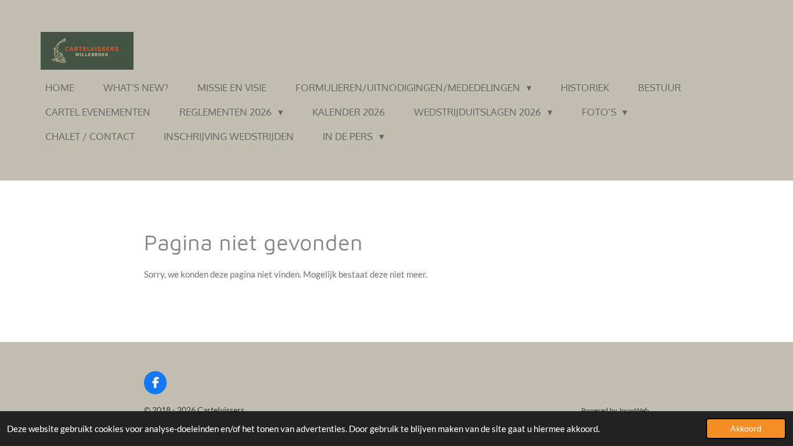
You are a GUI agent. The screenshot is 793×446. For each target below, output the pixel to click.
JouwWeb (633, 410)
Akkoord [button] (746, 428)
